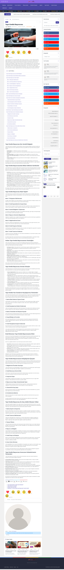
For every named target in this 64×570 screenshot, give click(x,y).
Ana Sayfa (6, 19)
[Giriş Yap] (55, 1)
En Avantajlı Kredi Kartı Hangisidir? (51, 162)
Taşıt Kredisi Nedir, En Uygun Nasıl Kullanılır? (15, 484)
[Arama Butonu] (58, 1)
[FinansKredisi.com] (31, 1)
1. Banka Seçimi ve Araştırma (12, 127)
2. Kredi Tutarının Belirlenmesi (12, 129)
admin (7, 549)
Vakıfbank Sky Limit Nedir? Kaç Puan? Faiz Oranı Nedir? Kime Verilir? (53, 171)
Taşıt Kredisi (47, 5)
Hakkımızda (4, 7)
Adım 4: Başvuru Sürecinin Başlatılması (14, 85)
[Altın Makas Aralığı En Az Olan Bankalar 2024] (46, 167)
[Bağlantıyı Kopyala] (37, 22)
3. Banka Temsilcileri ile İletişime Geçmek (14, 103)
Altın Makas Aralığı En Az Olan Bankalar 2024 (52, 166)
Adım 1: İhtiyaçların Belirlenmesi (12, 79)
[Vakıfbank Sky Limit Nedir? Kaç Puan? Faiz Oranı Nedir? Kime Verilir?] (46, 171)
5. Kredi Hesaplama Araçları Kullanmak (14, 107)
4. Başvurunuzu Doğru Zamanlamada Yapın (14, 119)
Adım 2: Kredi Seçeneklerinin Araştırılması (14, 81)
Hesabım (10, 7)
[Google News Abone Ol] (10, 49)
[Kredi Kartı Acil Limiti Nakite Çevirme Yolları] (46, 179)
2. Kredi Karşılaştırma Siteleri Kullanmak (14, 101)
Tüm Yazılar (14, 531)
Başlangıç (4, 5)
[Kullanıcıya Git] (45, 65)
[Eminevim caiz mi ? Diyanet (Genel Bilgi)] (46, 175)
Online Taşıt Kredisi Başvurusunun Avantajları (14, 93)
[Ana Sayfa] (0, 6)
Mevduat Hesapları (33, 5)
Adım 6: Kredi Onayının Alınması (12, 89)
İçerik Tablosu (11, 70)
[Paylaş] (6, 49)
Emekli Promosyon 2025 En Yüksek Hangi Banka (22, 14)
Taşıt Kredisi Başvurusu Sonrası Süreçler (13, 95)
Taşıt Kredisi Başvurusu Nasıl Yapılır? (12, 77)
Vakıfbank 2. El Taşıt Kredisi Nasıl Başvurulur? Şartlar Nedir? (18, 488)
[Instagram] (3, 1)
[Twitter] (7, 1)
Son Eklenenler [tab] (55, 158)
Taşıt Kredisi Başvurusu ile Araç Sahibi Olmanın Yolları (15, 125)
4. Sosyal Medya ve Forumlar (12, 105)
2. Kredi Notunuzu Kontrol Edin (12, 115)
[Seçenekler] (40, 49)
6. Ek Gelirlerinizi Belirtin (11, 123)
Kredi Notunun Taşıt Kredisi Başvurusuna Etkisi (14, 109)
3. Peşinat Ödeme (10, 131)
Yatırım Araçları (54, 5)
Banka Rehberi (9, 5)
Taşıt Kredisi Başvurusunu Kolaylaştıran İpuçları (14, 111)
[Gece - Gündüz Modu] (60, 2)
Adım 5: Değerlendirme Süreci (12, 87)
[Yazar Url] (6, 27)
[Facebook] (2, 1)
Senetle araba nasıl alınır (11, 487)
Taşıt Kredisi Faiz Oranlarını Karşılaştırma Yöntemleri (15, 97)
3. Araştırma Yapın (10, 117)
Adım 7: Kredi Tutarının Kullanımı (13, 91)
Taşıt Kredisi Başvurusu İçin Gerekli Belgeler (14, 73)
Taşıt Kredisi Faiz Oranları (12, 485)
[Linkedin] (5, 1)
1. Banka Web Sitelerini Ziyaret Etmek (13, 99)
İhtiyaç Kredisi (25, 5)
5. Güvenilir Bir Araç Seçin (11, 121)
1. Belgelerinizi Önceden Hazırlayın (13, 113)
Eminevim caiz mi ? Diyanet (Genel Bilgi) (53, 175)
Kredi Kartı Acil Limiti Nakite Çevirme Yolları (40, 14)
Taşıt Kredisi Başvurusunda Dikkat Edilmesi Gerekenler (16, 75)
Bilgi (10, 19)
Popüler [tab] (47, 158)
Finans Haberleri (18, 5)
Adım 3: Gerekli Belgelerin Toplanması (13, 83)
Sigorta (41, 5)
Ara (57, 22)
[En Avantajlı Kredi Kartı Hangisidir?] (46, 162)
